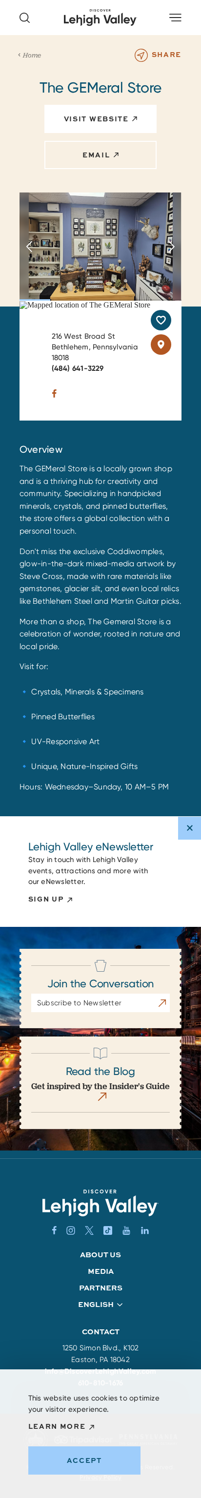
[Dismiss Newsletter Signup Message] (189, 828)
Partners (100, 1288)
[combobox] (100, 1304)
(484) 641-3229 (78, 368)
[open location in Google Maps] (85, 304)
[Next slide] (172, 246)
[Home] (100, 1203)
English (96, 1304)
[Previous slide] (29, 246)
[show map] (161, 344)
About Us (100, 1254)
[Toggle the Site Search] (25, 18)
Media (101, 1271)
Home (32, 55)
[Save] (161, 320)
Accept (84, 1460)
